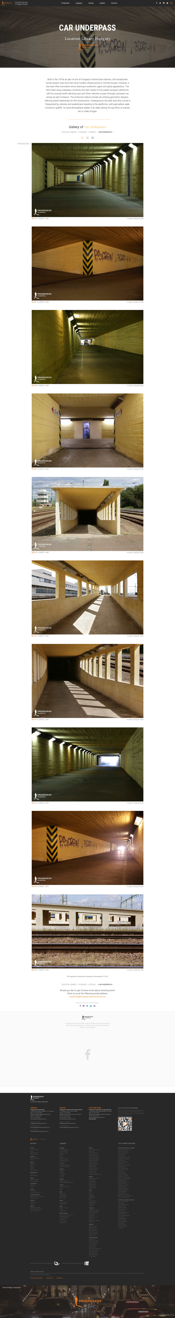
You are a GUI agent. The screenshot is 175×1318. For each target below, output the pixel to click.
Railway (91, 1176)
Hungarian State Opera (124, 1159)
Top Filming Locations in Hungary (126, 1148)
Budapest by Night (64, 1160)
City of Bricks (63, 1222)
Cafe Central (121, 1203)
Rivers (32, 1168)
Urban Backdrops (93, 1237)
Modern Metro (92, 1186)
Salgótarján (92, 1198)
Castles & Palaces (35, 1194)
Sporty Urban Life (93, 1217)
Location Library (69, 132)
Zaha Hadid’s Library (123, 1204)
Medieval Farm (92, 1229)
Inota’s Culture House (123, 1197)
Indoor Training (63, 1196)
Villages (32, 1185)
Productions (65, 3)
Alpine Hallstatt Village (124, 1215)
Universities (63, 1173)
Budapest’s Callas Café (124, 1157)
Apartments (63, 1162)
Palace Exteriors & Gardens (37, 1196)
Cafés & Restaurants (35, 1192)
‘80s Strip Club (92, 1171)
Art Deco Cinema (34, 1210)
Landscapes (63, 1211)
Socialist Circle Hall (94, 1160)
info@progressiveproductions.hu (38, 1123)
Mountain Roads (34, 1179)
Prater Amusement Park (36, 1209)
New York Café (121, 1154)
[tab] (82, 137)
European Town (93, 1235)
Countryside (33, 1183)
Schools (62, 1176)
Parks (31, 1151)
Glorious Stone (63, 1221)
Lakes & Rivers (63, 1203)
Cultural (32, 1200)
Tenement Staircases (65, 1165)
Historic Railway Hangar (124, 1177)
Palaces (32, 1159)
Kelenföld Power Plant (94, 1149)
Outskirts (91, 1219)
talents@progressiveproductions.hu (39, 1131)
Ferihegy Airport (122, 1180)
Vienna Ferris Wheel (123, 1201)
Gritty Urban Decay (93, 1254)
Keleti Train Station (123, 1174)
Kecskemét (92, 1204)
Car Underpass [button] (105, 132)
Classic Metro (92, 1187)
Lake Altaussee (122, 1220)
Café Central (121, 1155)
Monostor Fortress (93, 1168)
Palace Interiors (34, 1198)
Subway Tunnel (92, 1172)
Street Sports (63, 1195)
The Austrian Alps (122, 1209)
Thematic (91, 1208)
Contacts (114, 3)
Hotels (61, 1188)
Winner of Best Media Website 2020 (72, 1263)
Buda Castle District (123, 1152)
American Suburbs (93, 1233)
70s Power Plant (122, 1207)
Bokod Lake (92, 1151)
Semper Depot (121, 1206)
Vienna (32, 1148)
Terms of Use (49, 1278)
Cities (90, 1190)
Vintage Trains (92, 1184)
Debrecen (91, 1205)
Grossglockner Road (123, 1212)
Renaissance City (93, 1232)
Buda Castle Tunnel (123, 1168)
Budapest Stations (93, 1178)
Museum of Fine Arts (123, 1169)
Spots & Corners (64, 1152)
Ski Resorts (33, 1190)
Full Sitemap (60, 1278)
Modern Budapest (64, 1159)
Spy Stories (91, 1215)
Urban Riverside (34, 1154)
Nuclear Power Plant (35, 1207)
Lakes (31, 1165)
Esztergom (91, 1196)
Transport (62, 1157)
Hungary (83, 132)
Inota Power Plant (93, 1152)
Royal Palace (92, 1239)
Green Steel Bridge (93, 1241)
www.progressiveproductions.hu (38, 1119)
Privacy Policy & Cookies (36, 1278)
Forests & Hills (63, 1202)
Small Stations (92, 1181)
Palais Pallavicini (122, 1224)
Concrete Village (93, 1162)
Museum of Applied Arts (124, 1165)
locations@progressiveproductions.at (69, 1127)
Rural (31, 1186)
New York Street (93, 1230)
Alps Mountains (34, 1175)
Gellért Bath (121, 1171)
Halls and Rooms (93, 1212)
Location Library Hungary (87, 38)
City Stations (92, 1180)
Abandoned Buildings (94, 1220)
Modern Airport (92, 1165)
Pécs (90, 1193)
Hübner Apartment (122, 1189)
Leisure (32, 1189)
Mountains (33, 1164)
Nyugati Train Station (123, 1176)
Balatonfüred (92, 1202)
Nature (32, 1162)
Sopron (90, 1191)
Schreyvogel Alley (122, 1221)
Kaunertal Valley (122, 1218)
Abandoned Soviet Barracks (125, 1196)
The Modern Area (93, 1253)
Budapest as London (94, 1211)
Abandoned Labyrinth (94, 1159)
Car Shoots (91, 1214)
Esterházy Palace (122, 1191)
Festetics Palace (122, 1193)
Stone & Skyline (93, 1245)
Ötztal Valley (121, 1217)
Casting (90, 3)
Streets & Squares (34, 1149)
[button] (164, 1315)
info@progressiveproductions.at (68, 1123)
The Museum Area (93, 1250)
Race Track (62, 1198)
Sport (61, 1192)
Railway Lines (92, 1183)
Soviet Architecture (64, 1166)
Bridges (62, 1154)
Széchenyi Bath (122, 1172)
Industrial (91, 1222)
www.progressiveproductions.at (67, 1119)
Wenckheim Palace (123, 1151)
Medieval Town (92, 1226)
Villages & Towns (64, 1207)
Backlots (91, 1224)
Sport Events (63, 1193)
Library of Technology (123, 1188)
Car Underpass (92, 1166)
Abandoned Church (94, 1155)
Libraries (32, 1203)
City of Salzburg (122, 1214)
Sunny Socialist (63, 1218)
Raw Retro (62, 1219)
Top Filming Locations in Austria (126, 1200)
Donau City (121, 1227)
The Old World (92, 1244)
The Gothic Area (93, 1251)
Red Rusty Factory (93, 1163)
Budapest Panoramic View (124, 1149)
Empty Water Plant (93, 1157)
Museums (32, 1202)
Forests (32, 1167)
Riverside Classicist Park (95, 1248)
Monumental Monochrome (66, 1215)
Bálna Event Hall (122, 1183)
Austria (33, 1143)
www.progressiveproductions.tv (97, 1117)
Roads (32, 1178)
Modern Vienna (34, 1152)
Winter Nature (33, 1172)
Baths (61, 1189)
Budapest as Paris (93, 1209)
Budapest (62, 1148)
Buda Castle (121, 1163)
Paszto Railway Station (124, 1179)
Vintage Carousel (93, 1169)
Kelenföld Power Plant (123, 1194)
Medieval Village (93, 1227)
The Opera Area (93, 1256)
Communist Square (94, 1154)
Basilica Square (122, 1186)
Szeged (91, 1194)
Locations (79, 3)
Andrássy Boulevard (123, 1162)
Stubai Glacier (121, 1210)
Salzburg (32, 1156)
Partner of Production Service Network (41, 1263)
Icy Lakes (32, 1174)
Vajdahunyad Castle (123, 1185)
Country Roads (34, 1181)
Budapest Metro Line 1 (123, 1182)
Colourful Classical (64, 1216)
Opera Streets (121, 1160)
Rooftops (62, 1163)
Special (92, 132)
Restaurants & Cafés (65, 1186)
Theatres (62, 1175)
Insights (102, 3)
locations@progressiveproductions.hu (87, 996)
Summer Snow (34, 1170)
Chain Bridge (121, 1166)
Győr (90, 1199)
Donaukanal (121, 1223)
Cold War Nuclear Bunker (95, 1174)
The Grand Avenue (93, 1242)
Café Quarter (92, 1247)
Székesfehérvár (93, 1201)
